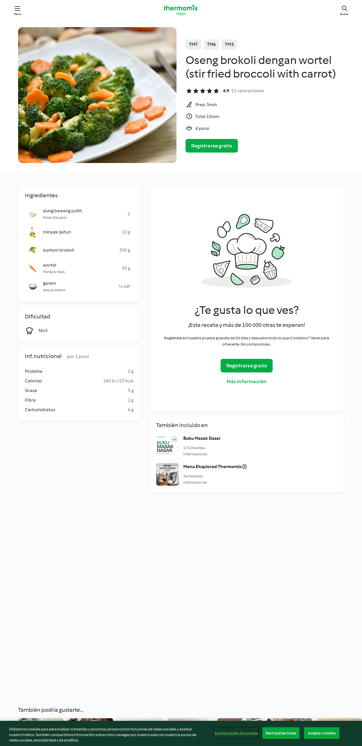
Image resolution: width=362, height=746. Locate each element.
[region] (181, 733)
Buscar (344, 14)
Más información (247, 381)
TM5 (229, 44)
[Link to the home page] (181, 10)
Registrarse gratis (211, 146)
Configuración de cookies (236, 733)
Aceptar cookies (322, 733)
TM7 (193, 44)
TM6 (211, 44)
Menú (17, 14)
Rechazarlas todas (281, 733)
